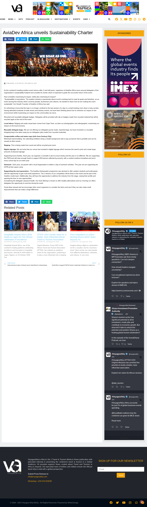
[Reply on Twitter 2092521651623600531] (113, 296)
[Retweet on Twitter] (117, 305)
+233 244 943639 (44, 481)
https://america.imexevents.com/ (125, 291)
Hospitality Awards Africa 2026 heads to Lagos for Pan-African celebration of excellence (18, 237)
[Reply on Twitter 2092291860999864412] (113, 344)
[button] (109, 19)
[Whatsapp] (139, 19)
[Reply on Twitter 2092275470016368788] (113, 427)
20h (127, 314)
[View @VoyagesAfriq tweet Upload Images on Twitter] (139, 290)
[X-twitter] (121, 19)
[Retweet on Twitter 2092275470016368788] (117, 427)
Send (121, 475)
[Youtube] (125, 19)
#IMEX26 (123, 285)
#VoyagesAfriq (118, 248)
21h (113, 399)
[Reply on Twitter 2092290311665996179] (113, 387)
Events (76, 19)
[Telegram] (144, 19)
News (10, 19)
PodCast (30, 19)
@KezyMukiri (117, 413)
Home (2, 19)
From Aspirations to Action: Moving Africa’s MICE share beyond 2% (83, 237)
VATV (20, 19)
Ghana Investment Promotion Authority (124, 309)
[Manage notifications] (141, 502)
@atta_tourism (117, 383)
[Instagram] (135, 19)
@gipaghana (119, 314)
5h (112, 251)
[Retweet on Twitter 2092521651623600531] (117, 296)
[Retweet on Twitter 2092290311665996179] (117, 387)
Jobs (85, 19)
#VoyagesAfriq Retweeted (127, 305)
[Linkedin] (130, 19)
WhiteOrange (73, 503)
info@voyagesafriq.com (37, 477)
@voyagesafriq (133, 248)
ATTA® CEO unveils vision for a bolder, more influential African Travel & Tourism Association (51, 237)
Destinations (61, 19)
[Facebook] (116, 19)
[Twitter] (117, 502)
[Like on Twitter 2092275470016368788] (122, 427)
